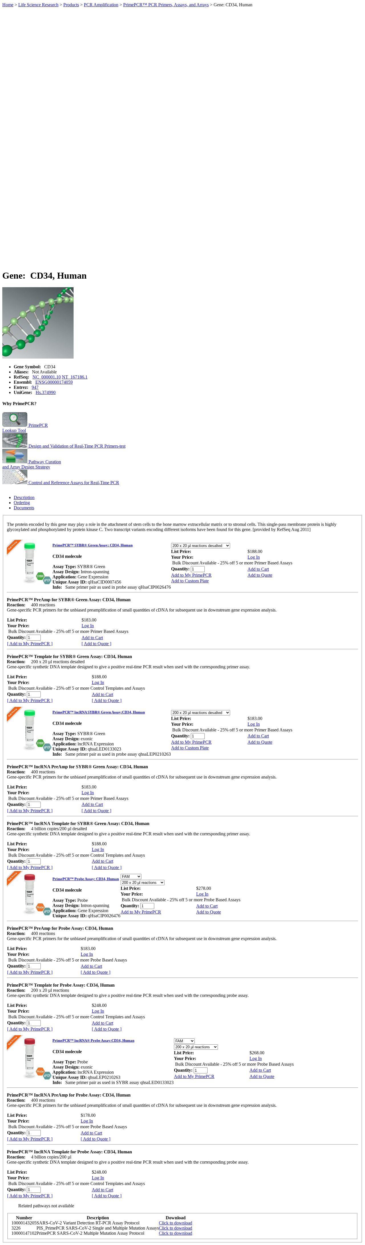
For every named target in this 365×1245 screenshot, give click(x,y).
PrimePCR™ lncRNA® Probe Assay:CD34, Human (93, 1040)
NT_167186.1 (75, 377)
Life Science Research (38, 4)
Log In (254, 557)
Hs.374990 (46, 392)
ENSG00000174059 (54, 382)
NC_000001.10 (47, 377)
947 (35, 387)
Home (7, 4)
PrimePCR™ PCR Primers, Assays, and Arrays (166, 4)
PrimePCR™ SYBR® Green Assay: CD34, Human (92, 545)
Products (71, 4)
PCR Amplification (101, 4)
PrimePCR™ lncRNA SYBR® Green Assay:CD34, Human (98, 712)
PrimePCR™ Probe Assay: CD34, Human (85, 879)
